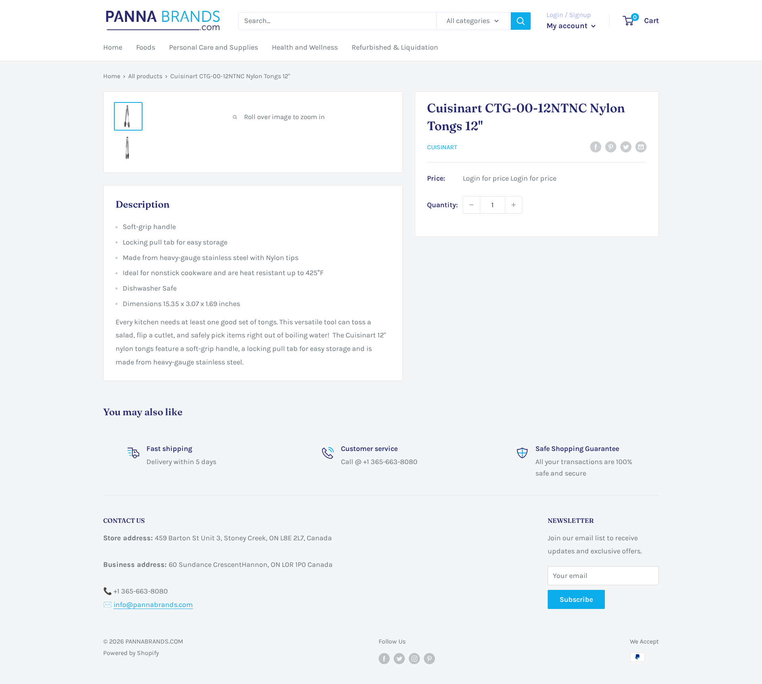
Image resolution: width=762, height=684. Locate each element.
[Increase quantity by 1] (513, 205)
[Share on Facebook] (595, 146)
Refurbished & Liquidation (395, 47)
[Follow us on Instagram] (414, 658)
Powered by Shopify (131, 653)
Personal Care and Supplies (213, 47)
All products (145, 76)
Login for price (486, 178)
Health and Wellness (305, 47)
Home (112, 47)
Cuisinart (442, 147)
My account (567, 25)
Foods (145, 47)
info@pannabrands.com (153, 604)
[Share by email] (641, 146)
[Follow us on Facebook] (384, 658)
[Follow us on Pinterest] (429, 658)
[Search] (521, 21)
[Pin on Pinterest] (610, 146)
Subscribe (576, 599)
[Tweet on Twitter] (625, 146)
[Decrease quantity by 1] (471, 205)
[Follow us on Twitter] (399, 658)
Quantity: (442, 204)
